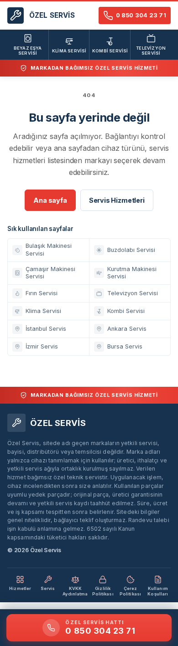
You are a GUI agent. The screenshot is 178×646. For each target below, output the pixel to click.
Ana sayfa (50, 200)
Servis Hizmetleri (117, 200)
